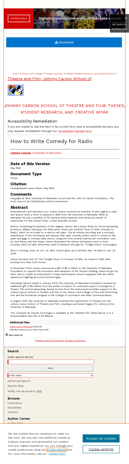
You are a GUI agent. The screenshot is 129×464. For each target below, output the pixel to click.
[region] (64, 443)
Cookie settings (56, 449)
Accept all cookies (101, 438)
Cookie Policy (57, 453)
